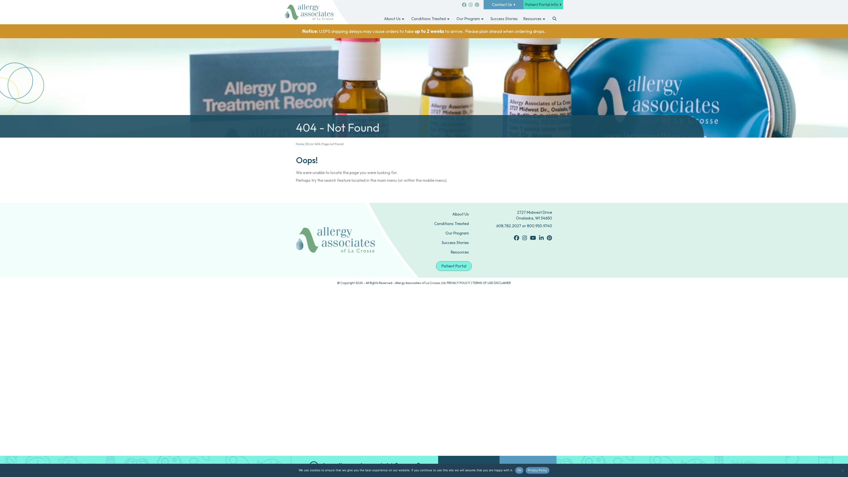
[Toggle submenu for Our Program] (482, 19)
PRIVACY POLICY (458, 283)
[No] (842, 470)
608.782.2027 (508, 225)
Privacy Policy (537, 470)
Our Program (457, 233)
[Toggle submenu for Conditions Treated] (448, 19)
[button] (554, 19)
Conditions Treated (451, 223)
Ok (519, 470)
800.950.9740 (539, 225)
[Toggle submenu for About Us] (403, 19)
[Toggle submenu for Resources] (543, 19)
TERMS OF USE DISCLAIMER (491, 283)
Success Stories (455, 242)
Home (300, 144)
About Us (460, 214)
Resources (460, 252)
